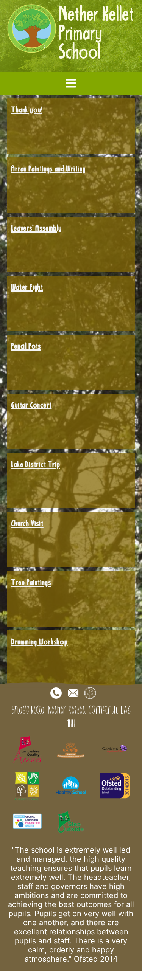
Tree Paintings (31, 582)
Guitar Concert (31, 404)
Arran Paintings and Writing (48, 168)
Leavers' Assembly (36, 227)
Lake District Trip (35, 464)
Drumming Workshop (39, 641)
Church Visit (27, 523)
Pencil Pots (26, 345)
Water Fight (27, 286)
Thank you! (26, 109)
